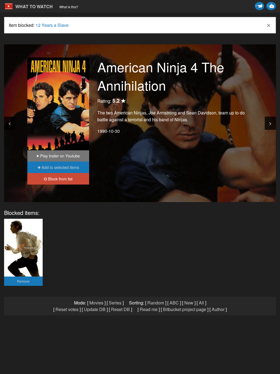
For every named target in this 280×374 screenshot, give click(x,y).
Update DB (95, 309)
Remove (23, 281)
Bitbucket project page (184, 309)
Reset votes (67, 309)
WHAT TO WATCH (34, 6)
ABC (174, 303)
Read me (149, 309)
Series (115, 303)
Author (218, 309)
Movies (96, 303)
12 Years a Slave (52, 25)
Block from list (59, 179)
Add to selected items (59, 167)
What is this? (68, 6)
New (188, 303)
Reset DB (120, 309)
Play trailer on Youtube (59, 156)
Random (155, 303)
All (201, 303)
